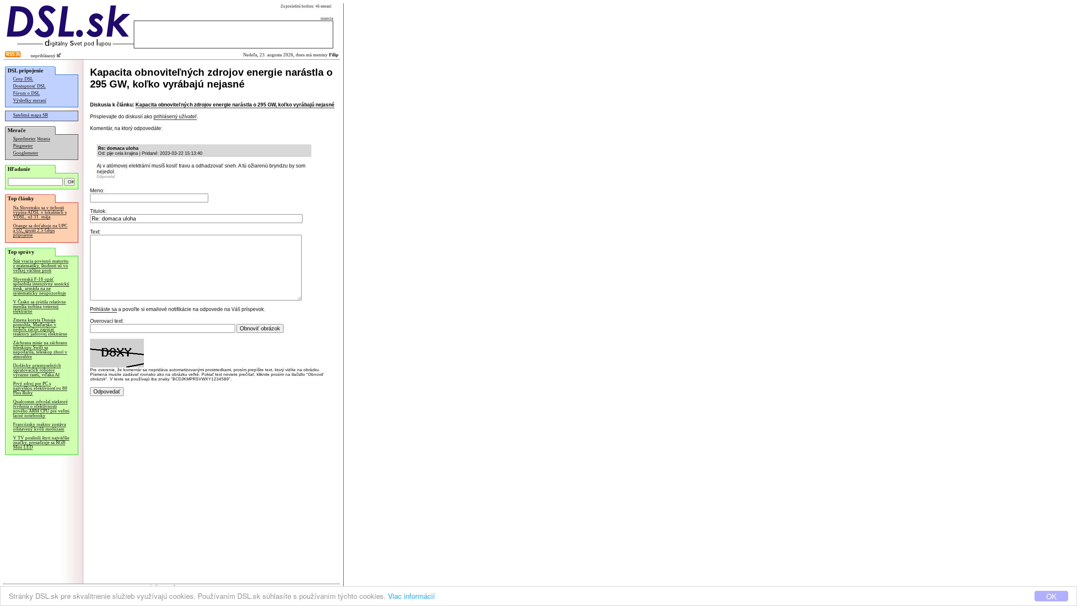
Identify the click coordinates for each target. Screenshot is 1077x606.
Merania (43, 139)
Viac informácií (411, 595)
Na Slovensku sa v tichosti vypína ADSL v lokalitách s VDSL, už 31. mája (39, 212)
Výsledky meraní (29, 100)
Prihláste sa (103, 309)
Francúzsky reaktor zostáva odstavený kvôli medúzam (39, 426)
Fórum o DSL (26, 93)
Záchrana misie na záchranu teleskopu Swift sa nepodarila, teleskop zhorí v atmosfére (40, 349)
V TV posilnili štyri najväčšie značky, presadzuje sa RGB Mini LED (41, 442)
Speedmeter (24, 138)
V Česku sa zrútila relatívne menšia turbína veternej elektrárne (39, 307)
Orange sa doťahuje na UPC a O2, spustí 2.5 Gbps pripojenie (40, 230)
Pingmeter (23, 146)
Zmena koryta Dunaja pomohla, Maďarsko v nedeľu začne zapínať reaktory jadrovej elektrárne (40, 327)
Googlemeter (25, 153)
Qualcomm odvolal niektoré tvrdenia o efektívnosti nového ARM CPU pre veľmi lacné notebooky (41, 408)
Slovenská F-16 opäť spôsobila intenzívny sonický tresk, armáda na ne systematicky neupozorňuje (41, 286)
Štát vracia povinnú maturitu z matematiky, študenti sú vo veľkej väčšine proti (41, 266)
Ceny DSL (23, 79)
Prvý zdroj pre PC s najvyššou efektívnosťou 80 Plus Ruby (40, 388)
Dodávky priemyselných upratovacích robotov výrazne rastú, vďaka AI (37, 370)
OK (1051, 596)
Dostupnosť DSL (29, 86)
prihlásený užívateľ (175, 117)
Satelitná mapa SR (30, 115)
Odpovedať (106, 177)
